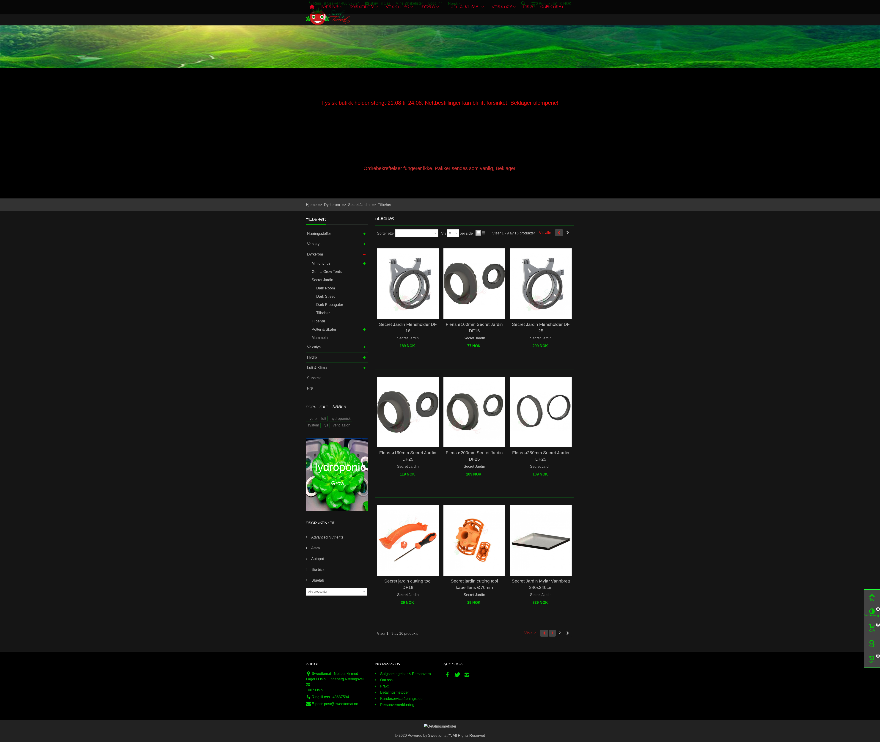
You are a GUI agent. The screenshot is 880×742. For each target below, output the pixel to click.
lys (326, 425)
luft (323, 418)
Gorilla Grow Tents (327, 272)
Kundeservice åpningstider (401, 699)
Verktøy (502, 7)
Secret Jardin (322, 280)
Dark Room (325, 288)
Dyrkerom (362, 7)
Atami (316, 548)
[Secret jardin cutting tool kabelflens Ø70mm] (474, 540)
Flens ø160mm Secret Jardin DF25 (407, 456)
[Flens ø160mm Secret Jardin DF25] (408, 412)
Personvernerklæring (396, 705)
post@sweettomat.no (341, 704)
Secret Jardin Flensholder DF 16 (408, 327)
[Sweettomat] (328, 16)
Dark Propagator (329, 305)
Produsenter (320, 523)
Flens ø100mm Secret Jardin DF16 (474, 327)
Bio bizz (317, 570)
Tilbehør (323, 313)
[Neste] (568, 232)
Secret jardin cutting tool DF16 (408, 584)
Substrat (552, 7)
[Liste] (484, 233)
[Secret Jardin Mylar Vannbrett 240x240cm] (541, 540)
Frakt (383, 686)
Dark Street (325, 296)
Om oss (386, 680)
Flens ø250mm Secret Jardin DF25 (540, 456)
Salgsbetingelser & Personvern (405, 674)
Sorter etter (386, 233)
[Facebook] (447, 675)
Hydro (428, 7)
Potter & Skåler (324, 329)
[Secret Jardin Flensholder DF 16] (408, 283)
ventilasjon (341, 425)
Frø (528, 7)
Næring (330, 7)
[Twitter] (457, 675)
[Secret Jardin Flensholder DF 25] (541, 283)
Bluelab (317, 580)
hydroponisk (341, 418)
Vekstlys (397, 7)
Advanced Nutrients (327, 537)
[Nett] (478, 233)
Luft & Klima (463, 7)
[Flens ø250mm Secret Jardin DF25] (541, 412)
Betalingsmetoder (394, 692)
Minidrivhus (321, 263)
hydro (312, 418)
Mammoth (320, 338)
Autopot (317, 559)
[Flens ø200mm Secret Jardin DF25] (474, 412)
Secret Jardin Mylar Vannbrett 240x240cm (541, 584)
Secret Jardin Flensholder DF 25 (541, 327)
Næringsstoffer (319, 234)
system (313, 425)
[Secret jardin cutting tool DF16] (408, 540)
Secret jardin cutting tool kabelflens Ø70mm (474, 584)
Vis (443, 233)
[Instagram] (466, 675)
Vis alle (545, 233)
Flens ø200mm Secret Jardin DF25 (474, 456)
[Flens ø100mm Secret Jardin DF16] (474, 283)
